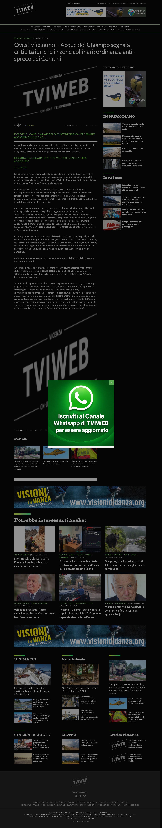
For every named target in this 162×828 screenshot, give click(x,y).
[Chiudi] (111, 382)
